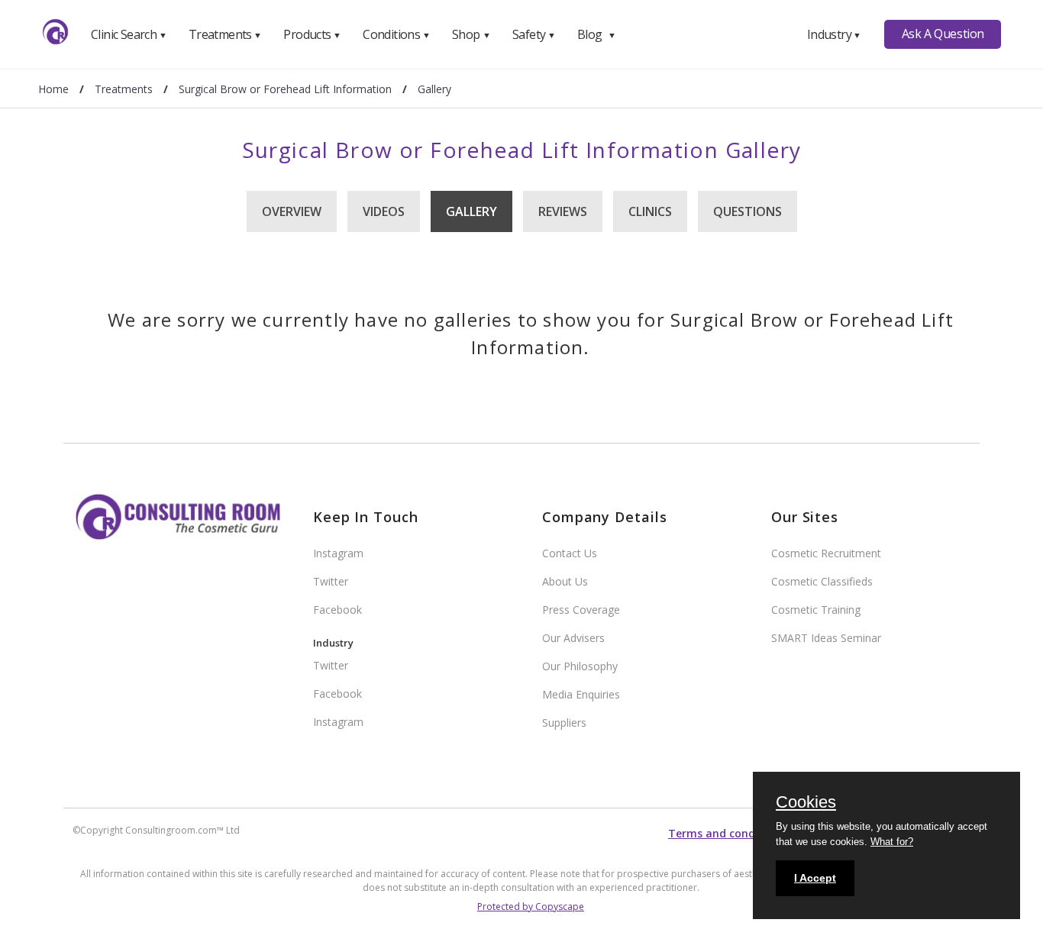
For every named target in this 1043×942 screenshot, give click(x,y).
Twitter (330, 581)
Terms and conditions (727, 833)
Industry (834, 34)
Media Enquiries (581, 694)
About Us (565, 581)
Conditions (396, 34)
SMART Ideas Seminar (826, 638)
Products (312, 34)
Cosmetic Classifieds (822, 581)
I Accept (815, 878)
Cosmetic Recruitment (826, 553)
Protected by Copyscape (530, 906)
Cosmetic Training (816, 609)
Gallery (471, 211)
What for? (891, 841)
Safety (533, 34)
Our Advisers (573, 638)
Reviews (562, 211)
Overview (291, 211)
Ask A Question (943, 33)
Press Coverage (581, 609)
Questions (747, 211)
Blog (596, 34)
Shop (471, 34)
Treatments (225, 34)
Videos (384, 211)
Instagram (338, 553)
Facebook (337, 609)
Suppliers (564, 722)
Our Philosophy (580, 666)
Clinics (650, 211)
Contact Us (569, 553)
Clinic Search (128, 34)
